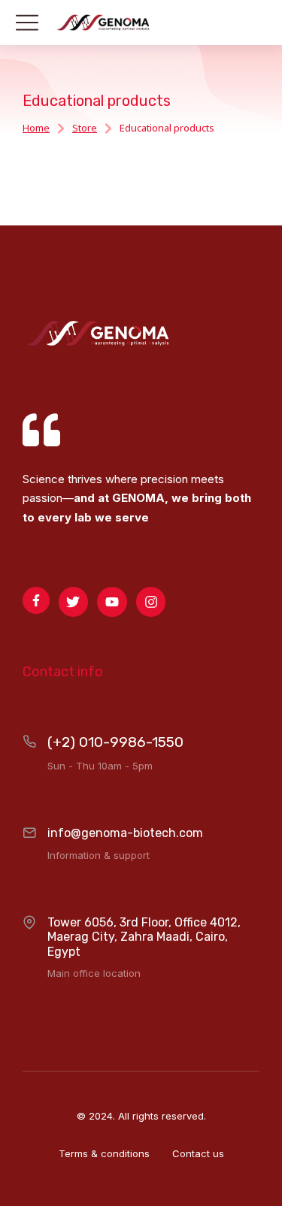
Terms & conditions (104, 1153)
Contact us (198, 1153)
